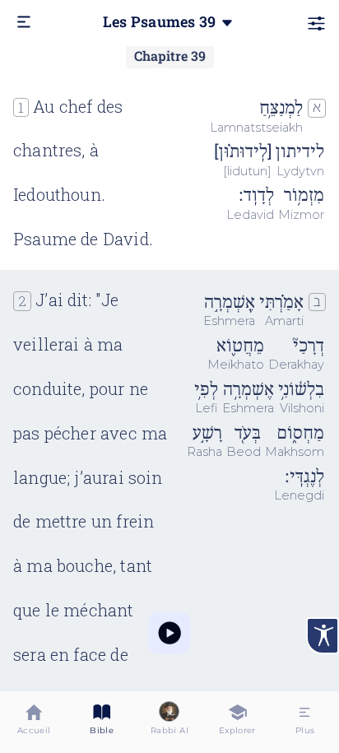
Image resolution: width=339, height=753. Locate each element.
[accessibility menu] (322, 635)
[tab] (33, 722)
